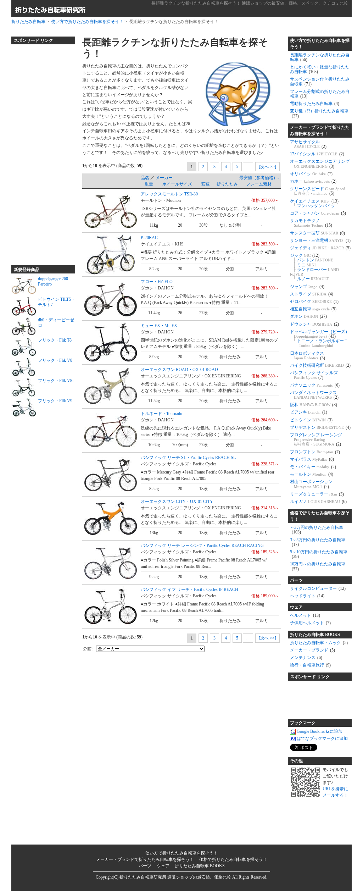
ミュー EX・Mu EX (159, 325)
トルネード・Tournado (161, 413)
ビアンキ (308, 412)
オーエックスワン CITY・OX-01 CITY (177, 501)
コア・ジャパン (318, 213)
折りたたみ (227, 184)
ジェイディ (320, 247)
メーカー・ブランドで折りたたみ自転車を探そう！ (320, 130)
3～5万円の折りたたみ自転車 (317, 542)
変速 (205, 184)
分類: (88, 649)
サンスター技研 (317, 233)
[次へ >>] (267, 166)
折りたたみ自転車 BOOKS (315, 634)
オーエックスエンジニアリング (320, 163)
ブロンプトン (315, 451)
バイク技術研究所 (320, 365)
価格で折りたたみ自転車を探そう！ (320, 516)
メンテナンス (306, 657)
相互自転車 (313, 308)
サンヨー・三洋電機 (320, 240)
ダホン (308, 316)
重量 (149, 184)
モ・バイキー (313, 466)
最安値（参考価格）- (259, 177)
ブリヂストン (320, 427)
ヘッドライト (307, 595)
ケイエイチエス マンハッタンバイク (314, 203)
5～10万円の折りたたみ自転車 (318, 554)
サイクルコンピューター (318, 588)
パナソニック (315, 385)
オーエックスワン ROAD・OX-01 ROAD (179, 369)
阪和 (313, 404)
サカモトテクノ (311, 223)
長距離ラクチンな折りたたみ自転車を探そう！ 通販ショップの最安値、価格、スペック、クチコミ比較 (249, 3)
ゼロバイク (314, 301)
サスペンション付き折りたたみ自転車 (320, 81)
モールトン (311, 474)
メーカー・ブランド (312, 650)
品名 (145, 177)
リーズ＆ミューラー (317, 494)
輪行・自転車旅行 (310, 665)
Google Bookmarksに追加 (319, 731)
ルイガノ (318, 501)
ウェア (296, 607)
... (248, 166)
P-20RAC (149, 237)
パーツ (296, 580)
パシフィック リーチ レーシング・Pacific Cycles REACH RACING (202, 545)
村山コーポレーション (311, 484)
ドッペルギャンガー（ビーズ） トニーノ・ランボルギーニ (320, 338)
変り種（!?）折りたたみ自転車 (319, 113)
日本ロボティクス (307, 355)
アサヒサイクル (308, 144)
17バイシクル (317, 153)
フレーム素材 (259, 184)
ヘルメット (305, 615)
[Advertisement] (39, 151)
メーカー (164, 177)
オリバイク (311, 173)
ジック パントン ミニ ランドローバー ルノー (314, 267)
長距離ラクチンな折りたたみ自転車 (320, 57)
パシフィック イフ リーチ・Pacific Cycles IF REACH (189, 589)
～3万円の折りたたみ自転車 (316, 530)
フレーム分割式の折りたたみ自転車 (320, 94)
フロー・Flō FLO (157, 281)
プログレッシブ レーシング (316, 439)
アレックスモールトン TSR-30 (169, 194)
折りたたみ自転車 (28, 21)
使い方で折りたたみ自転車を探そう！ (87, 21)
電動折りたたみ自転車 (314, 103)
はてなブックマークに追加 (322, 738)
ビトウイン (311, 419)
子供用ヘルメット (310, 622)
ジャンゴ (307, 286)
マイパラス (312, 459)
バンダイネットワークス (314, 395)
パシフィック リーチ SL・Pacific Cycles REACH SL (188, 457)
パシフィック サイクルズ (314, 375)
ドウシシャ (314, 324)
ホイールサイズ (177, 184)
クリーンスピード (317, 191)
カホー (313, 181)
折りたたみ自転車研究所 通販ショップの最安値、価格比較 (175, 877)
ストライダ (311, 294)
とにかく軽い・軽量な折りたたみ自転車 (320, 69)
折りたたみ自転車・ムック (319, 642)
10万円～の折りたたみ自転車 (317, 566)
